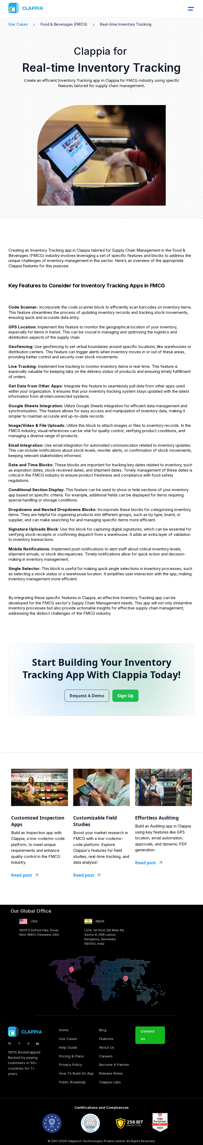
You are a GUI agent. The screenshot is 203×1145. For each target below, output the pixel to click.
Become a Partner (114, 1064)
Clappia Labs (110, 1082)
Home (63, 1030)
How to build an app (76, 1073)
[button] (191, 8)
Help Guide (68, 1047)
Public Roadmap (72, 1082)
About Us (106, 1047)
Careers (106, 1056)
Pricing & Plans (71, 1056)
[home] (97, 8)
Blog (102, 1030)
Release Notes (111, 1073)
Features (106, 1039)
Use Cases (68, 1039)
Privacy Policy (70, 1064)
